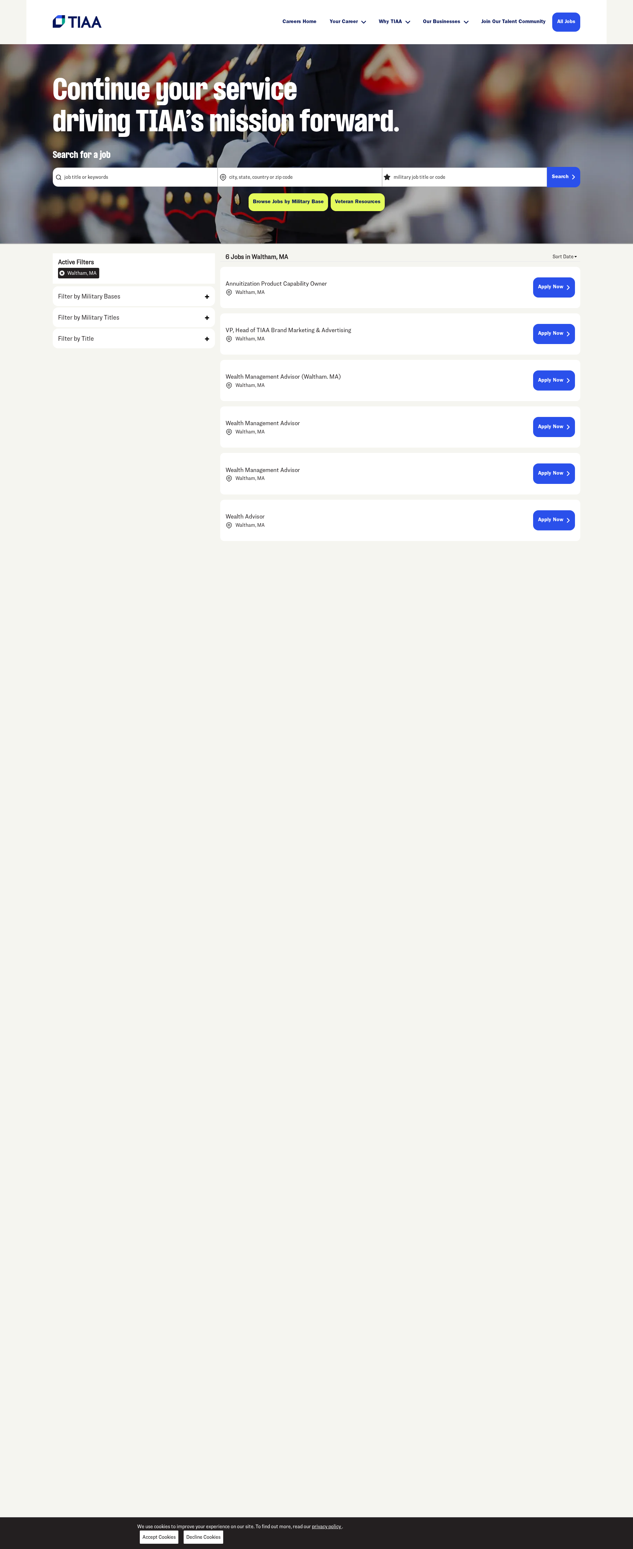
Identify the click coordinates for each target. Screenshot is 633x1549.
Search (560, 177)
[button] (134, 296)
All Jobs (566, 22)
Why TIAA (390, 22)
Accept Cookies (159, 1537)
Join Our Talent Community (513, 22)
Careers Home (299, 22)
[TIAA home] (77, 21)
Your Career (344, 22)
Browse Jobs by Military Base (288, 202)
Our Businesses (441, 22)
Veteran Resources (357, 202)
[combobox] (135, 177)
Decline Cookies (203, 1537)
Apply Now (550, 287)
